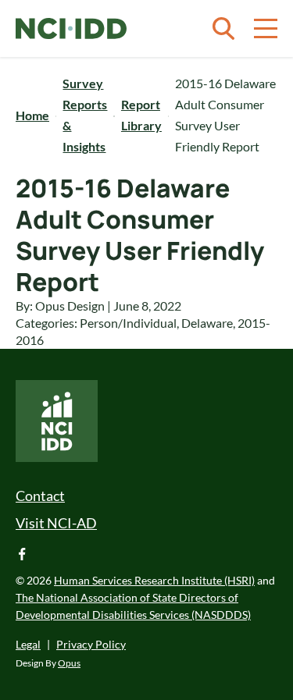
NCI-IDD (71, 29)
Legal (28, 644)
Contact (40, 495)
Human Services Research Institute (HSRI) (154, 580)
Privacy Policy (91, 644)
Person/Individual (128, 322)
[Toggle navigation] (265, 29)
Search (223, 29)
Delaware (207, 322)
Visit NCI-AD (56, 522)
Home (32, 115)
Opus (69, 663)
